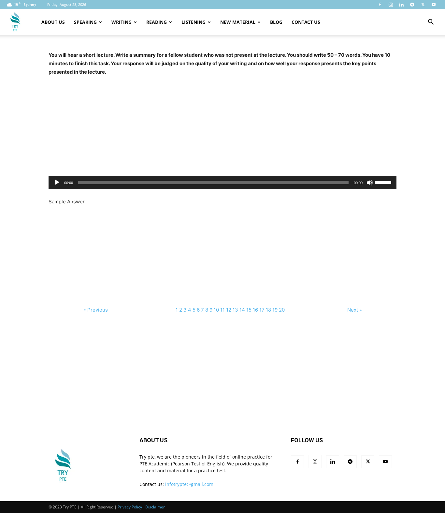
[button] (430, 23)
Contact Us (306, 22)
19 (275, 310)
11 (222, 310)
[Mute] (369, 182)
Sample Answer (67, 201)
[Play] (57, 182)
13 (235, 310)
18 (268, 310)
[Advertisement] (222, 122)
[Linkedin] (401, 4)
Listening (193, 22)
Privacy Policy (130, 507)
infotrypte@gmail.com (189, 484)
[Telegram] (412, 4)
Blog (276, 22)
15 (248, 310)
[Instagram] (390, 4)
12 (228, 310)
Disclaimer (155, 507)
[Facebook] (380, 4)
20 (282, 310)
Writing (121, 22)
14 (242, 310)
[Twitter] (423, 4)
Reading (156, 22)
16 (255, 310)
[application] (222, 182)
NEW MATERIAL (237, 22)
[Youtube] (433, 4)
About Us (53, 22)
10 (216, 310)
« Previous (96, 310)
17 (262, 310)
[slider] (384, 182)
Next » (354, 310)
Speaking (85, 22)
